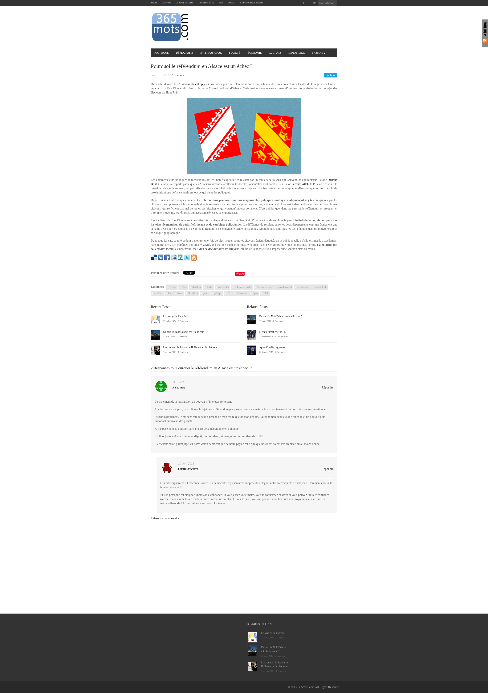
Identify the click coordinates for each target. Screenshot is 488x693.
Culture (275, 52)
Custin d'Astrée (188, 469)
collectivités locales (243, 287)
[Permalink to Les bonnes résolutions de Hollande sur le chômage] (155, 350)
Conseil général (264, 287)
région (255, 293)
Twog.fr (231, 2)
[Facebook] (303, 3)
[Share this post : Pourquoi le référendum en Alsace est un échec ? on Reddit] (174, 257)
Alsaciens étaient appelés (193, 84)
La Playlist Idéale (206, 2)
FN (169, 293)
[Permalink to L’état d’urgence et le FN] (251, 334)
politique (218, 293)
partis (205, 293)
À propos (166, 2)
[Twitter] (314, 3)
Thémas (317, 52)
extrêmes (158, 293)
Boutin (209, 287)
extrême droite (320, 287)
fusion (180, 293)
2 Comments (178, 75)
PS (229, 293)
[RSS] (485, 40)
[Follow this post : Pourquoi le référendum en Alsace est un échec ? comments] (194, 257)
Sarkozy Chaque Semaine (251, 2)
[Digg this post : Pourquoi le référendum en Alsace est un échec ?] (160, 257)
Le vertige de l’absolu (174, 316)
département (302, 287)
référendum (241, 293)
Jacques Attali (300, 184)
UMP (266, 293)
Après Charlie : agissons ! (272, 347)
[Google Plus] (309, 3)
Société (234, 52)
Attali (184, 287)
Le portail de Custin (184, 2)
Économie (255, 52)
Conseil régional (284, 287)
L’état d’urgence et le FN (272, 331)
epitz (221, 2)
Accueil (153, 2)
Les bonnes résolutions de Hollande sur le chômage (190, 347)
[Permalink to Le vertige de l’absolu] (155, 319)
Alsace (173, 287)
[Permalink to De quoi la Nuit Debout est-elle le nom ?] (155, 334)
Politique (161, 52)
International (211, 52)
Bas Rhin (196, 287)
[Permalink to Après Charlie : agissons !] (251, 350)
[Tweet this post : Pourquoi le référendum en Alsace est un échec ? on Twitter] (187, 257)
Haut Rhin (193, 293)
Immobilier (296, 52)
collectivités (223, 287)
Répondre (327, 387)
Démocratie (184, 52)
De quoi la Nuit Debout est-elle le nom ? (184, 331)
